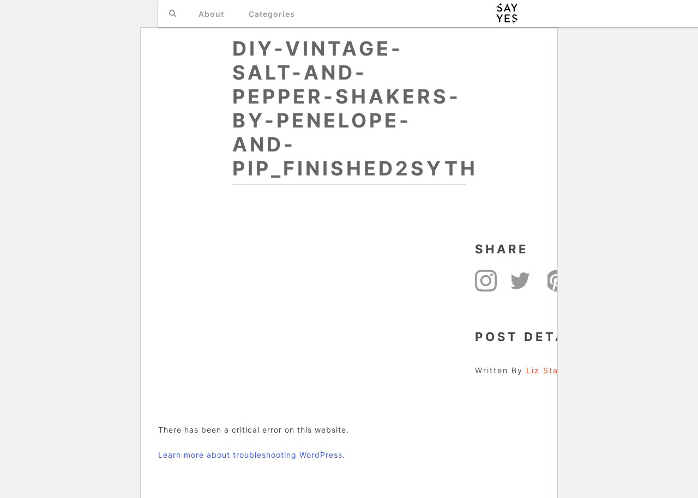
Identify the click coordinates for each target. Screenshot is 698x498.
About (211, 14)
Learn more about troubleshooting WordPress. (251, 454)
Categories (272, 14)
